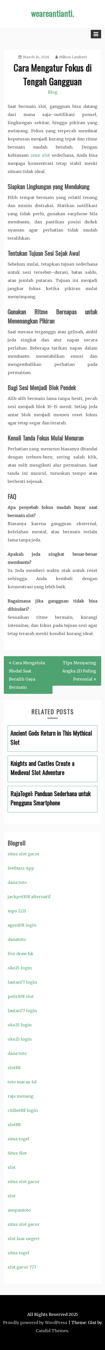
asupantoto (19, 1210)
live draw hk (20, 953)
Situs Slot (17, 1153)
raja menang (20, 1096)
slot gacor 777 (22, 1267)
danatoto (17, 939)
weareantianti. (52, 13)
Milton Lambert (73, 57)
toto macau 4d (22, 1081)
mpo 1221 (17, 910)
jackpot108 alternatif (29, 896)
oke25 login (20, 967)
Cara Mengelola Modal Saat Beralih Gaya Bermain (27, 675)
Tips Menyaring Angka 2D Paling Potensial (79, 671)
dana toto (17, 882)
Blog (52, 92)
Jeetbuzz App (21, 868)
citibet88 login (23, 1110)
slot (12, 1167)
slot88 (14, 1067)
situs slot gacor (24, 853)
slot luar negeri (24, 1238)
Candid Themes (52, 1330)
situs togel (18, 1138)
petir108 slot (21, 996)
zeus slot (40, 155)
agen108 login (22, 925)
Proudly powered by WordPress (35, 1322)
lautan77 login (22, 982)
